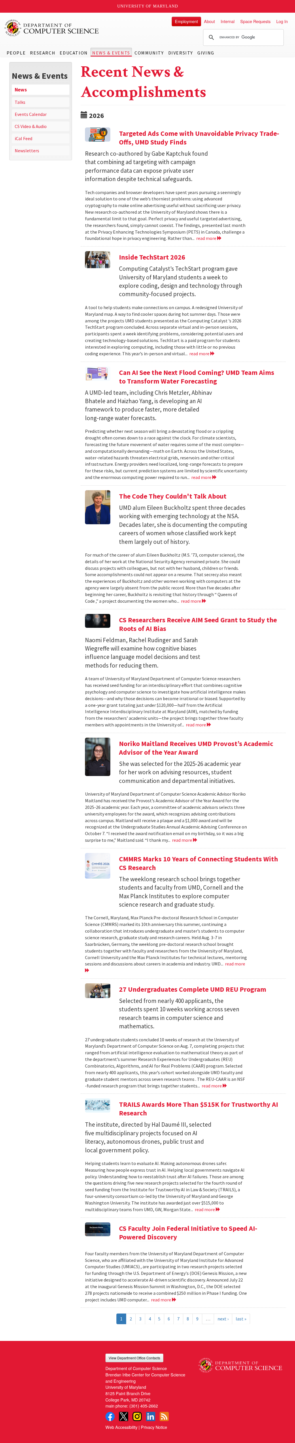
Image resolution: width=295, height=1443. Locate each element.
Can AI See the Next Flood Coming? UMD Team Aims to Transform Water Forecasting (196, 377)
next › (223, 1319)
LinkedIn (150, 1416)
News (21, 90)
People (16, 53)
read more (206, 238)
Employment (186, 21)
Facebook (110, 1416)
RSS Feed (164, 1416)
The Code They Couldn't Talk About (172, 496)
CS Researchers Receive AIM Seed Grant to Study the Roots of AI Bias (198, 624)
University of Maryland (147, 6)
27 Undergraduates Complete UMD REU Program (192, 989)
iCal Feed (23, 138)
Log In (282, 21)
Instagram (137, 1416)
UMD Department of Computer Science (51, 28)
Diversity (180, 53)
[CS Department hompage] (240, 1363)
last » (241, 1319)
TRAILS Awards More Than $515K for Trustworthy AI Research (198, 1108)
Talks (20, 102)
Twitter (123, 1416)
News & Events (111, 53)
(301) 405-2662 (143, 1406)
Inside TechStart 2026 (152, 257)
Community (149, 53)
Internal (228, 21)
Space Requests (255, 21)
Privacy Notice (154, 1427)
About (209, 21)
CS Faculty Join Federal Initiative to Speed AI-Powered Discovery (188, 1232)
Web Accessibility (121, 1427)
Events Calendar (31, 114)
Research (42, 53)
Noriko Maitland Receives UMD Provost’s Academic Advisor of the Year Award (196, 748)
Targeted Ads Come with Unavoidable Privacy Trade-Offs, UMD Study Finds (199, 137)
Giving (205, 53)
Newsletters (27, 150)
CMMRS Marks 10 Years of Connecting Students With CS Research (198, 863)
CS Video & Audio (31, 126)
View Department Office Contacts (134, 1357)
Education (74, 53)
